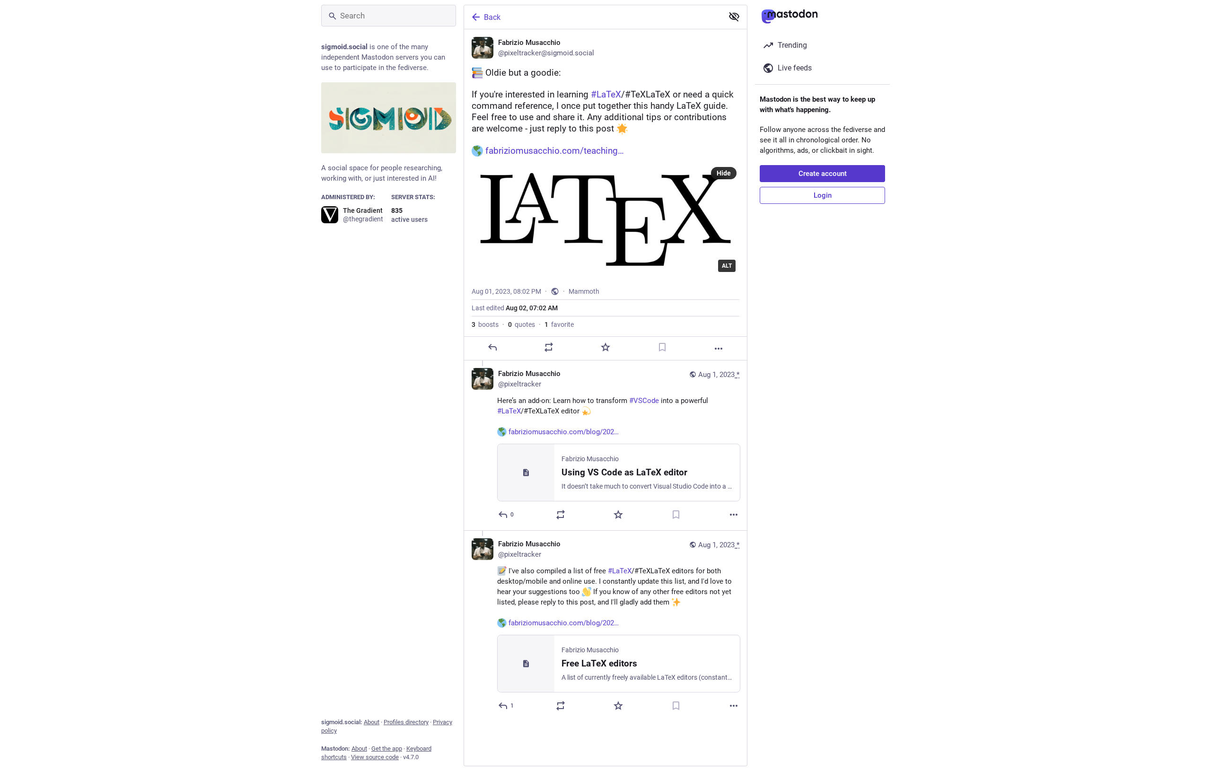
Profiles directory (406, 722)
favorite (559, 324)
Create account (823, 173)
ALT (727, 266)
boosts (485, 324)
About (371, 722)
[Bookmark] (662, 347)
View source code (375, 757)
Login (823, 195)
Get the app (386, 748)
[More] (718, 348)
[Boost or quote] (548, 347)
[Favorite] (605, 347)
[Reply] (492, 347)
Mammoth (584, 291)
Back (492, 17)
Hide (724, 173)
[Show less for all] (734, 16)
